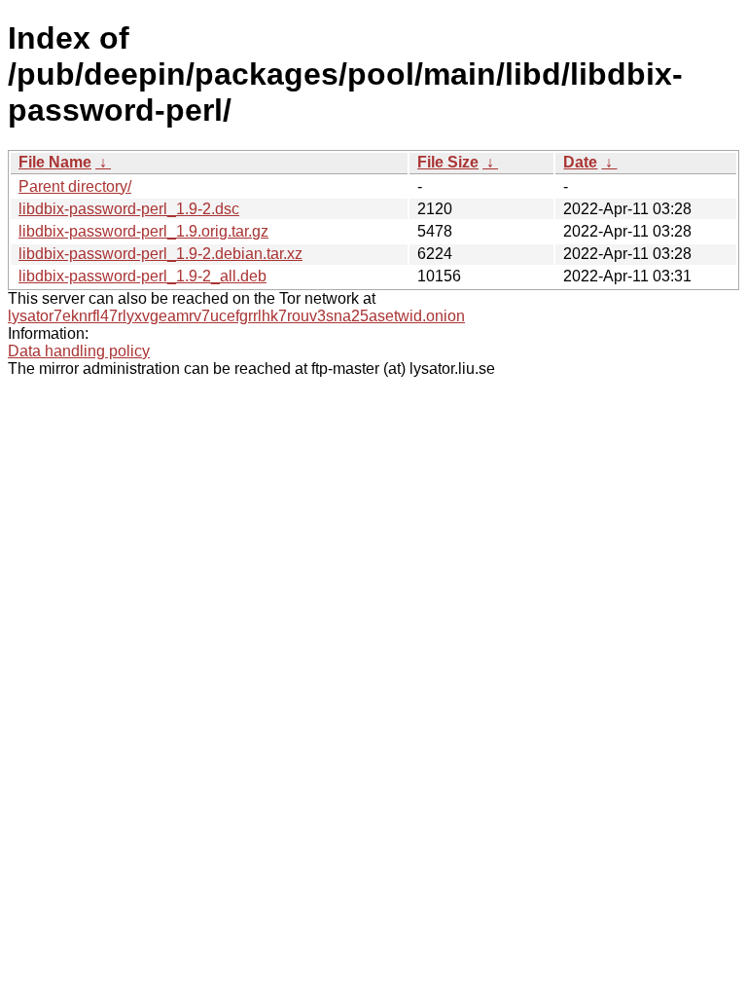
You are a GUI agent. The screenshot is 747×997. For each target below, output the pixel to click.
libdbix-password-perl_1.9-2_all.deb (142, 276)
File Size (448, 162)
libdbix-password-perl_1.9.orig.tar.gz (143, 231)
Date (580, 162)
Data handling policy (79, 351)
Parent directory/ (74, 186)
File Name (54, 162)
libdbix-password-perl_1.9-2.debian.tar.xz (160, 253)
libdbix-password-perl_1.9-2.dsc (128, 209)
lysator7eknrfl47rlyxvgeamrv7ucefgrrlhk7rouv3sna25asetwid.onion (236, 316)
